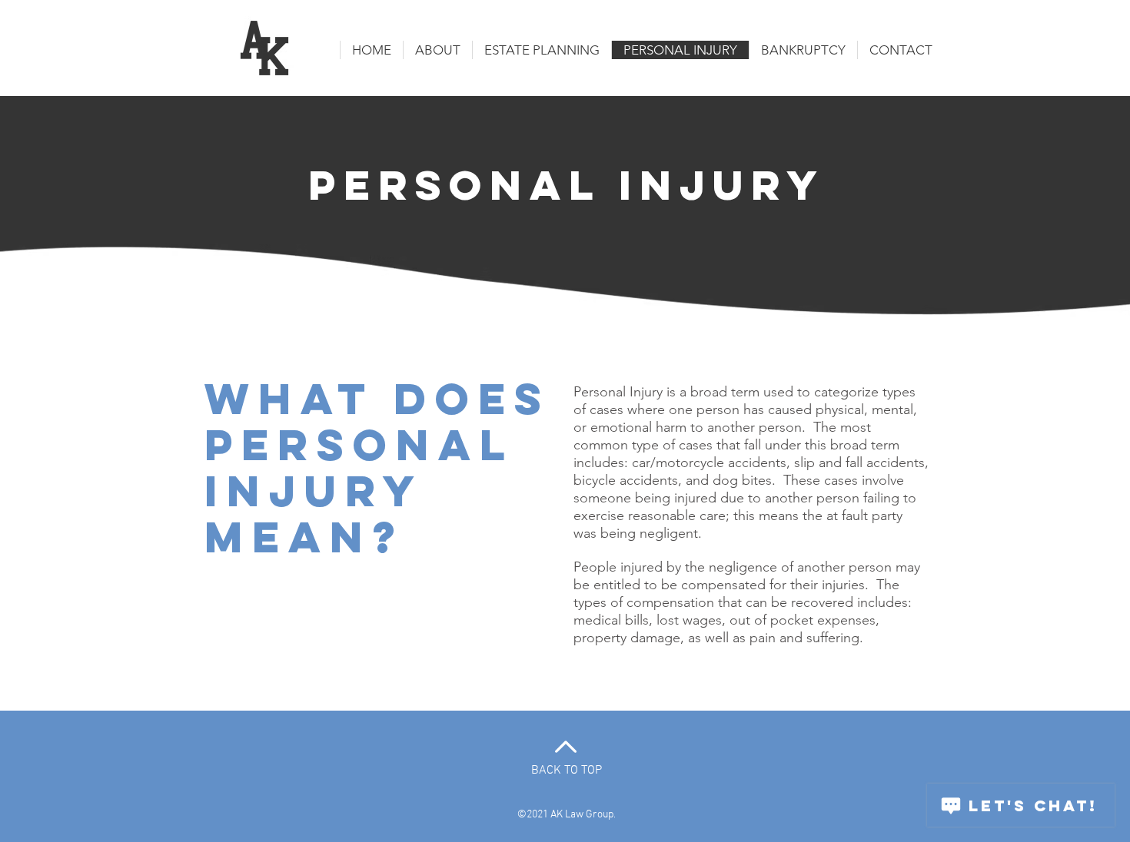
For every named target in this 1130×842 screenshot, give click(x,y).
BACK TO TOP (566, 770)
